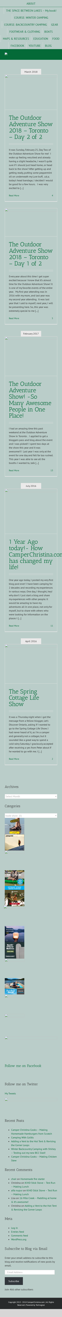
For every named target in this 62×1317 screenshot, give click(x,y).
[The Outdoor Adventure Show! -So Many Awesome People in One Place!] (31, 356)
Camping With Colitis (22, 1137)
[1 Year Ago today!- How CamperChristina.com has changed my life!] (31, 511)
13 (51, 470)
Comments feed (19, 1235)
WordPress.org (18, 1239)
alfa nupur (16, 1190)
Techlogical (40, 1305)
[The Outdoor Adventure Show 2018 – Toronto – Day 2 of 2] (31, 92)
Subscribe (13, 1281)
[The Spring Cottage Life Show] (31, 663)
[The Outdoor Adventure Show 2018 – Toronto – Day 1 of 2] (31, 222)
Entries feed (17, 1231)
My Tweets (10, 1093)
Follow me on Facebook (23, 1066)
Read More (14, 195)
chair (13, 1179)
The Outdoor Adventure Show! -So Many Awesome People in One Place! (30, 399)
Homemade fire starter (33, 1179)
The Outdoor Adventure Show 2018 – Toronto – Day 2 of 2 (31, 127)
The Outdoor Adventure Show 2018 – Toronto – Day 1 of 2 (31, 254)
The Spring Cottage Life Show (24, 698)
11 (51, 625)
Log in (14, 1227)
